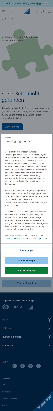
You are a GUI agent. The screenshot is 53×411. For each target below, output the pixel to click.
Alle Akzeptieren (26, 270)
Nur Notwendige (26, 260)
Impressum (42, 238)
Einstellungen (26, 250)
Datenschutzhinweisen (15, 238)
